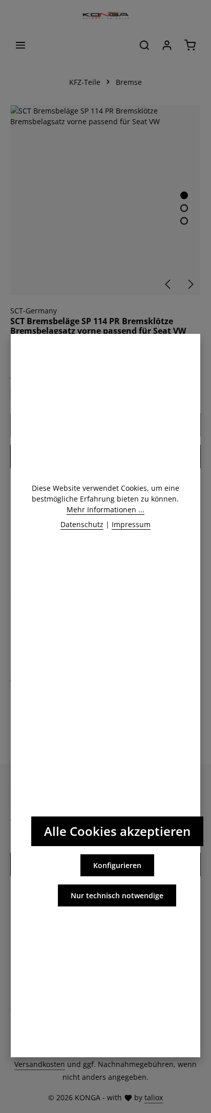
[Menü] (20, 45)
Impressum (131, 524)
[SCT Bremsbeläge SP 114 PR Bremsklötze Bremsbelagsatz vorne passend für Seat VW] (105, 200)
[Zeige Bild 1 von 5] (184, 195)
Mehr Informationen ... (105, 509)
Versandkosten (39, 1064)
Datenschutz (81, 524)
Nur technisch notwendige (117, 895)
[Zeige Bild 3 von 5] (184, 221)
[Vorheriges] (168, 284)
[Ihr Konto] (167, 45)
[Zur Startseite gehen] (105, 15)
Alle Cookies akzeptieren (117, 831)
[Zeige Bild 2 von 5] (184, 208)
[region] (105, 200)
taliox (153, 1097)
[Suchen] (144, 45)
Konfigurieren (117, 865)
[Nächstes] (190, 284)
